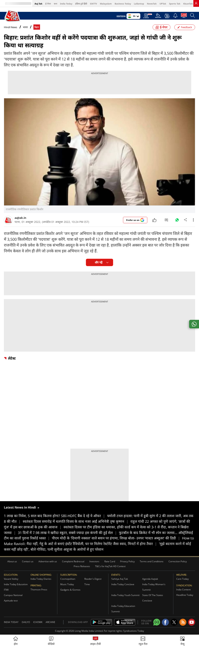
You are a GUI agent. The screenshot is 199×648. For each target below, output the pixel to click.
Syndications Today (133, 630)
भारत (25, 27)
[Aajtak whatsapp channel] (156, 622)
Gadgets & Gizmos (70, 589)
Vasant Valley (11, 579)
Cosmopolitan (67, 579)
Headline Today (184, 595)
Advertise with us (47, 561)
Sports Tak (174, 3)
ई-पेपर (48, 3)
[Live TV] (184, 16)
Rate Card (109, 561)
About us (12, 561)
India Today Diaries (41, 579)
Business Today (123, 3)
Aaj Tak (38, 3)
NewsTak (152, 3)
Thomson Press (39, 589)
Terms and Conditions (151, 561)
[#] (177, 221)
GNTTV (93, 3)
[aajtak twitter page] (174, 622)
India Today (66, 3)
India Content (183, 589)
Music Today (67, 584)
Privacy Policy (127, 561)
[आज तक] (12, 15)
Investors (94, 561)
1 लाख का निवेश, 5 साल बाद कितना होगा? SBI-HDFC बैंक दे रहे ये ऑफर (54, 515)
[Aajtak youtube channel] (191, 622)
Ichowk (37, 622)
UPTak (163, 3)
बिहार (36, 27)
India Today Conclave (122, 584)
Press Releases (82, 566)
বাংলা (55, 3)
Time (87, 584)
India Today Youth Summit (125, 595)
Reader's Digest (92, 579)
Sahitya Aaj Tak (119, 579)
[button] (182, 641)
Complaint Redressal (73, 561)
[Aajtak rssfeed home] (182, 622)
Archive (50, 622)
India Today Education (16, 584)
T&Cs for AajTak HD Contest (110, 566)
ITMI (6, 589)
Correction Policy (177, 561)
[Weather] (158, 16)
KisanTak (188, 3)
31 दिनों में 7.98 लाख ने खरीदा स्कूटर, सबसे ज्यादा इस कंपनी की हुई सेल (67, 532)
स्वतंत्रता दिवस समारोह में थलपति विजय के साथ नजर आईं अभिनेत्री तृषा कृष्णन (75, 521)
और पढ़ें (98, 262)
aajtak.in (20, 218)
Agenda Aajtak (150, 579)
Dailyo (26, 622)
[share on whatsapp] (194, 324)
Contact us (27, 561)
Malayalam (106, 3)
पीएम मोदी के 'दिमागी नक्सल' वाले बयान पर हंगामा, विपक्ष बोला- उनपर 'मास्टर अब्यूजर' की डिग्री (116, 538)
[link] (196, 3)
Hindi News (10, 27)
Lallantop (139, 3)
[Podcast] (167, 16)
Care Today (182, 579)
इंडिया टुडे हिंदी (81, 3)
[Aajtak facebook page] (165, 622)
